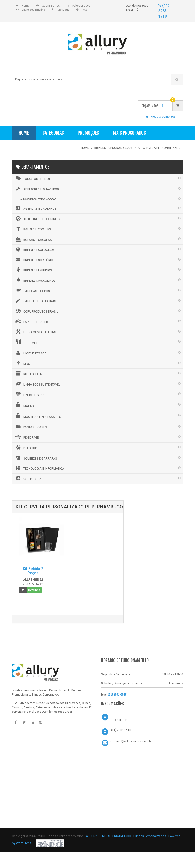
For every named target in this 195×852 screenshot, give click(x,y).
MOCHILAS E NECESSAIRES (42, 417)
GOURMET (30, 343)
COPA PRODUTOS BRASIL (40, 311)
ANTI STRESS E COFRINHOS (42, 219)
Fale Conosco (81, 5)
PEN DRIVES (31, 437)
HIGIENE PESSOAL (35, 353)
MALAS (28, 406)
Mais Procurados (129, 133)
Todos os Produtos (38, 179)
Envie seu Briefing (33, 9)
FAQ (84, 9)
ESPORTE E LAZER (35, 322)
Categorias (53, 133)
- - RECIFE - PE (120, 719)
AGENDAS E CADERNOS (40, 208)
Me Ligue (63, 9)
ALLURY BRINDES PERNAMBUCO (108, 836)
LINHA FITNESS (33, 395)
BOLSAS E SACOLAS (37, 240)
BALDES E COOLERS (37, 229)
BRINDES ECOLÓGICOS (39, 250)
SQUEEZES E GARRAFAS (40, 458)
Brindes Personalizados (150, 836)
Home (25, 5)
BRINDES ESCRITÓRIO (38, 260)
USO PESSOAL (33, 479)
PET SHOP (30, 448)
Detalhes (34, 590)
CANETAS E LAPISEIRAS (39, 301)
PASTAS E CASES (35, 427)
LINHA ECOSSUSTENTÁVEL (41, 384)
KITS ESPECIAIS (33, 374)
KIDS (26, 364)
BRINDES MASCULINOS (39, 280)
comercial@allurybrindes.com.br (130, 741)
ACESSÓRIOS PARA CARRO (37, 198)
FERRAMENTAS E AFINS (39, 332)
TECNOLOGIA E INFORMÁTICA (43, 468)
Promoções (88, 133)
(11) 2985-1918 (163, 11)
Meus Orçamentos (162, 116)
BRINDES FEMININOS (37, 270)
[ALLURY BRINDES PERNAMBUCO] (35, 670)
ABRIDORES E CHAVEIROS (41, 189)
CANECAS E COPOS (36, 291)
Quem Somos (51, 5)
